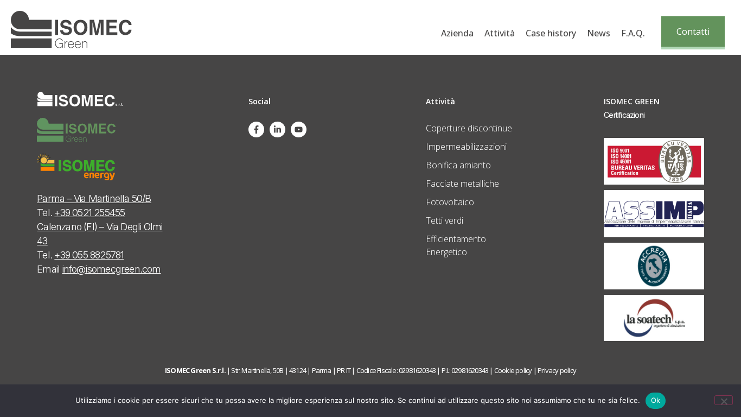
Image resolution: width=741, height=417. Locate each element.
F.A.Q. (633, 33)
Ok (656, 400)
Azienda (457, 33)
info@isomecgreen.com (111, 269)
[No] (723, 400)
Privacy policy (557, 370)
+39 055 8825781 (89, 255)
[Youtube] (298, 129)
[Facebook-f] (256, 129)
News (598, 33)
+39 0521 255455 (89, 212)
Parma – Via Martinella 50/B (94, 198)
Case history (551, 33)
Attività (499, 33)
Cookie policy (513, 370)
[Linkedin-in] (277, 129)
